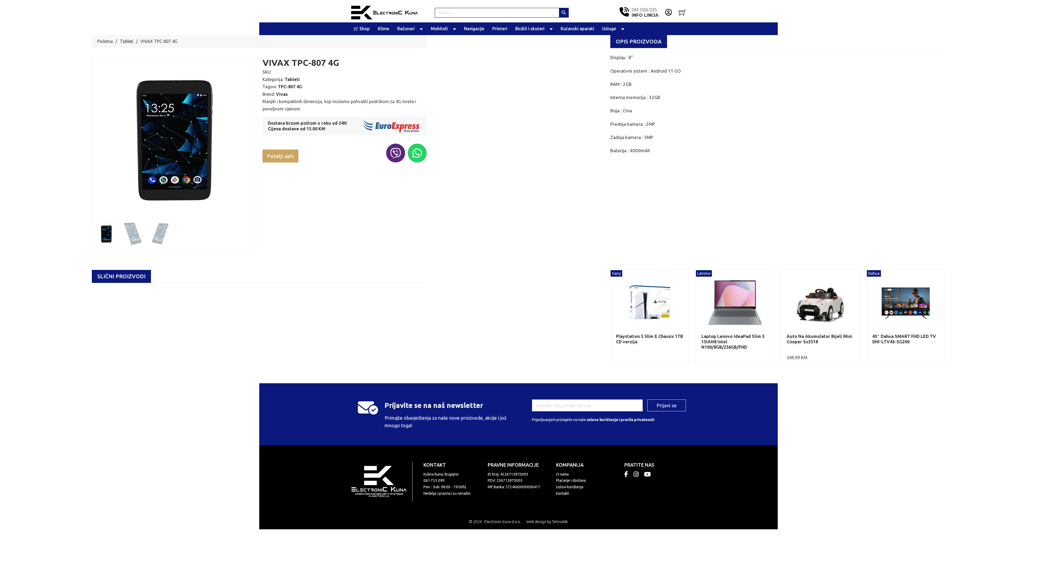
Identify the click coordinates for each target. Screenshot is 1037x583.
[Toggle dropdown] (421, 29)
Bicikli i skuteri (529, 28)
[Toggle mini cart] (682, 12)
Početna (105, 41)
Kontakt (562, 493)
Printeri (499, 28)
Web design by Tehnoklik (547, 522)
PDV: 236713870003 (505, 480)
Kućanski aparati (577, 28)
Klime (383, 28)
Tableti (126, 41)
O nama (562, 474)
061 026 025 (645, 12)
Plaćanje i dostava (571, 480)
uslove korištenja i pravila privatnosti (620, 420)
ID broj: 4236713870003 (508, 474)
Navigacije (474, 28)
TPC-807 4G (290, 86)
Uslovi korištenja (569, 487)
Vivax (282, 94)
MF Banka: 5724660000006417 (514, 487)
